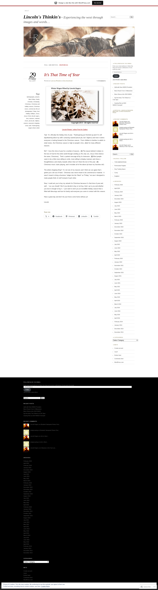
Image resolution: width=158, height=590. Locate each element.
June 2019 (117, 293)
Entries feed (117, 355)
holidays (33, 113)
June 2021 (117, 283)
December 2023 (118, 199)
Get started (97, 3)
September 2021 (119, 272)
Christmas (28, 104)
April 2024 (117, 188)
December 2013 (118, 328)
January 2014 (118, 325)
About (27, 10)
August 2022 (117, 241)
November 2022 (118, 230)
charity (37, 99)
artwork (37, 97)
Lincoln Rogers (56, 81)
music (26, 120)
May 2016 (117, 314)
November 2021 (118, 265)
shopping (36, 123)
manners (31, 118)
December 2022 (118, 227)
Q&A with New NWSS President (123, 87)
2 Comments (102, 81)
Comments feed (118, 358)
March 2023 (117, 216)
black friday (32, 99)
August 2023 (117, 202)
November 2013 (118, 332)
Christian (30, 101)
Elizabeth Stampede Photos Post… (124, 123)
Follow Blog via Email (123, 63)
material (37, 118)
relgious (37, 120)
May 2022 (117, 251)
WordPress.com (119, 362)
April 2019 (117, 300)
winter (38, 128)
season (26, 123)
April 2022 (117, 255)
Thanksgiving (35, 125)
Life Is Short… (45, 436)
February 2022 (118, 258)
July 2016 (117, 307)
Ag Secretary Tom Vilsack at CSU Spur (34, 413)
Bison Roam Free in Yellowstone (123, 90)
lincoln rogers (35, 116)
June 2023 (117, 209)
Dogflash (116, 176)
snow (26, 125)
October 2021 (118, 269)
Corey (116, 172)
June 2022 (117, 248)
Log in (116, 351)
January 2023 (118, 223)
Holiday (28, 113)
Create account (118, 348)
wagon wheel (32, 128)
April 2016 (117, 318)
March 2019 (117, 304)
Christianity (36, 101)
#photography (30, 97)
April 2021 (117, 290)
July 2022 (117, 244)
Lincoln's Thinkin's (42, 16)
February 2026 (118, 184)
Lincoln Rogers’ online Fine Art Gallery (75, 129)
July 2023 (117, 206)
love (27, 118)
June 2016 (117, 311)
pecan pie (31, 120)
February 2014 (118, 321)
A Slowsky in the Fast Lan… (126, 145)
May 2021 (117, 286)
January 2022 (118, 262)
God (38, 111)
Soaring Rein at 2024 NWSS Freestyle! (34, 415)
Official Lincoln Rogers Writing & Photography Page (123, 111)
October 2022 (118, 234)
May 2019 (117, 297)
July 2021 (117, 279)
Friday (34, 111)
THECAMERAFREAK (120, 162)
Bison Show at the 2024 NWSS (123, 94)
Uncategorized (68, 81)
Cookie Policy (45, 586)
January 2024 (118, 195)
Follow (116, 76)
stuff (30, 125)
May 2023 (117, 213)
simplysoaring (123, 127)
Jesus (37, 113)
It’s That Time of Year (62, 74)
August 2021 (117, 276)
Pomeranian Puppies (120, 165)
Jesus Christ (27, 116)
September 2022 (119, 237)
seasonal (31, 123)
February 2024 (118, 191)
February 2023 (118, 220)
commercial (32, 109)
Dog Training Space (119, 169)
